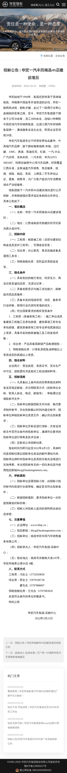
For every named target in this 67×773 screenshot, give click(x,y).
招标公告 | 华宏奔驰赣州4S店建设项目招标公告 (33, 644)
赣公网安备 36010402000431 (36, 770)
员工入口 (49, 5)
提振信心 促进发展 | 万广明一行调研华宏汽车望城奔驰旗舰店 (33, 654)
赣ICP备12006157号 (35, 766)
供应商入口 (37, 5)
